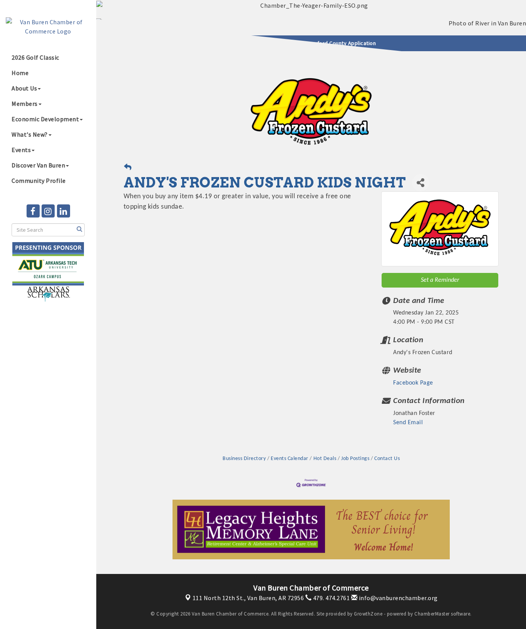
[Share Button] (420, 182)
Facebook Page (413, 383)
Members (25, 103)
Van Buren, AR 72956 (248, 598)
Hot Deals (324, 458)
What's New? (30, 134)
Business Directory (244, 458)
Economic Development (45, 119)
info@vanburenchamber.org (397, 598)
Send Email (408, 423)
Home (20, 73)
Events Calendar (289, 458)
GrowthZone (368, 614)
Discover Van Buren (38, 165)
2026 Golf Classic (35, 57)
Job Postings (355, 458)
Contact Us (387, 458)
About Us (24, 88)
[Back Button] (128, 168)
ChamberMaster (432, 614)
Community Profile (39, 180)
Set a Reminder (440, 280)
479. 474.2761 (331, 598)
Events (21, 150)
